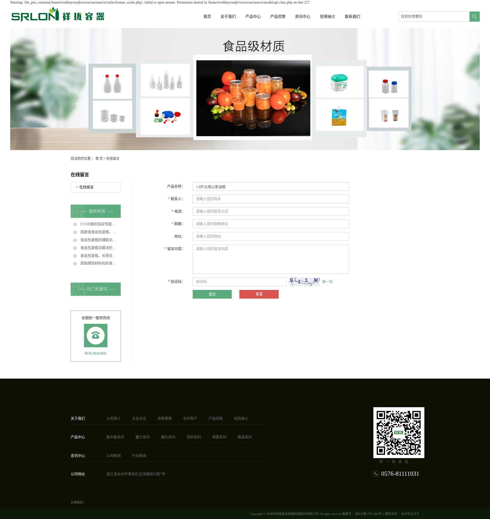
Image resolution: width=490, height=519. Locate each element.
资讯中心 (302, 17)
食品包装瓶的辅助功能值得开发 (98, 240)
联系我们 (352, 17)
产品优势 (278, 17)
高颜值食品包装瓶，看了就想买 (98, 232)
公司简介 (113, 418)
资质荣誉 (164, 418)
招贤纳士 (327, 17)
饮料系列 (194, 437)
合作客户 (190, 418)
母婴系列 (219, 437)
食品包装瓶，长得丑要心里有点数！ (98, 256)
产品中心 (253, 17)
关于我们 (228, 17)
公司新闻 (113, 456)
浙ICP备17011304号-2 (369, 514)
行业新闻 (139, 456)
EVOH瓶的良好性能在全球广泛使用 (98, 224)
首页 (207, 17)
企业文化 (139, 418)
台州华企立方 (409, 514)
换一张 (327, 282)
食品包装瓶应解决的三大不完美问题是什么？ (98, 248)
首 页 (99, 158)
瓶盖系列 (245, 437)
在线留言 (86, 187)
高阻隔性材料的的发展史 (98, 263)
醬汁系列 (143, 437)
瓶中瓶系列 (115, 437)
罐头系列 (168, 437)
